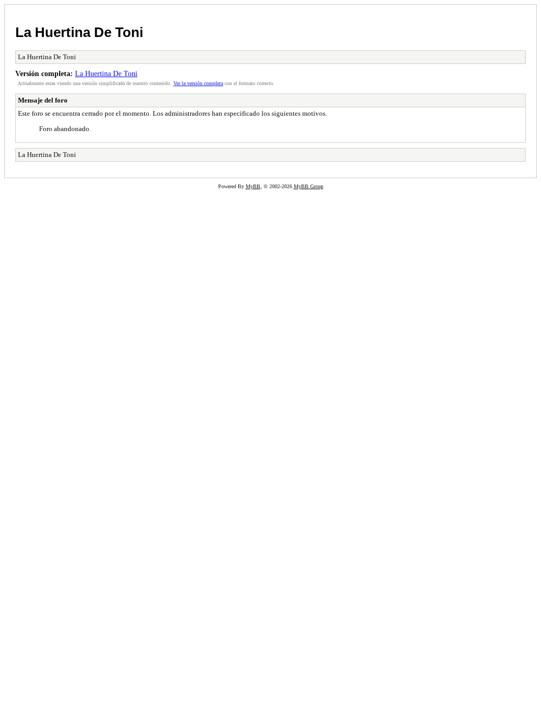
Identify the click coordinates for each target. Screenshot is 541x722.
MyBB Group (308, 186)
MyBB (253, 186)
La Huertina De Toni (79, 32)
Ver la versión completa (198, 83)
